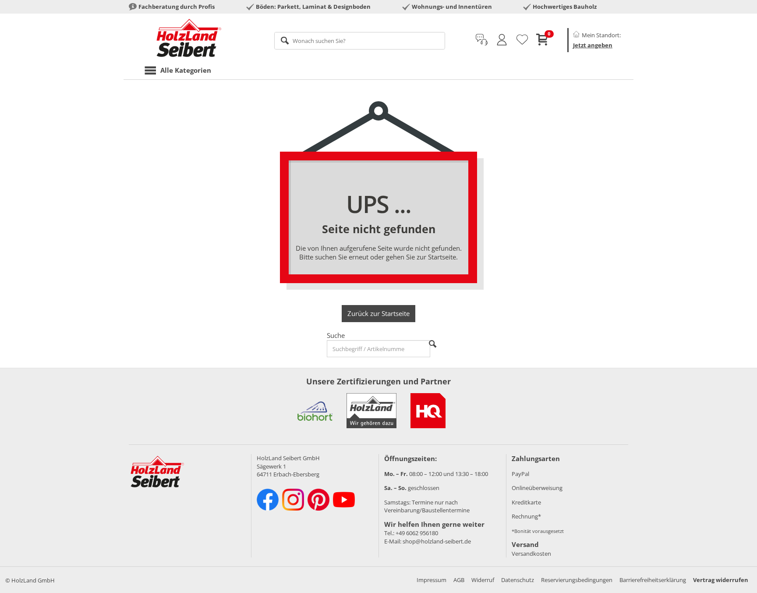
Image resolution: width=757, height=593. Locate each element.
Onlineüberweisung (537, 488)
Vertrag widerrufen (720, 580)
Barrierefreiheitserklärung (652, 580)
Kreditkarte (526, 502)
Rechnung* (526, 516)
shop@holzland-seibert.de (437, 541)
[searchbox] (360, 40)
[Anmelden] (501, 40)
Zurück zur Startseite (378, 313)
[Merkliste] (522, 40)
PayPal (520, 474)
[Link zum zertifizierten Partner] (315, 410)
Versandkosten (531, 553)
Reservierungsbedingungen (576, 580)
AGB (458, 580)
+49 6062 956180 (417, 533)
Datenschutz (517, 580)
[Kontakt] (482, 40)
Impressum (431, 580)
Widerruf (482, 580)
